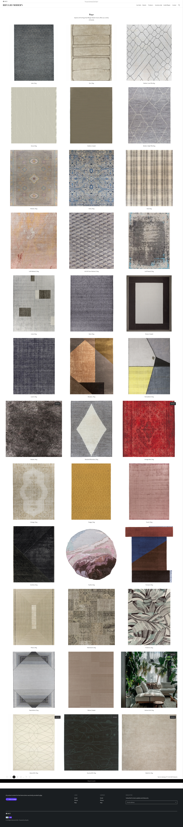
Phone (76, 800)
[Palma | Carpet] (91, 680)
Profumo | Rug (149, 647)
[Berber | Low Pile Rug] (149, 53)
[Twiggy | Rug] (91, 491)
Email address (130, 801)
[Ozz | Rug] (91, 53)
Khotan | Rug (33, 208)
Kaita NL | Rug (149, 773)
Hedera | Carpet (91, 146)
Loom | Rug (34, 397)
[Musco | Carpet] (149, 303)
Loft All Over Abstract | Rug (91, 271)
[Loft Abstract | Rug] (34, 241)
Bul (41, 795)
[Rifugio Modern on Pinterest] (5, 1)
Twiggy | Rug (91, 522)
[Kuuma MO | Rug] (91, 742)
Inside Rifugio (166, 5)
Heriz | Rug (91, 208)
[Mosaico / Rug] (91, 366)
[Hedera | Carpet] (91, 115)
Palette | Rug (33, 459)
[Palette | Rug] (34, 429)
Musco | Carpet (149, 334)
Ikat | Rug (149, 208)
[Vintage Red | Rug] (149, 429)
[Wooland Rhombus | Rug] (91, 429)
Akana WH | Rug (34, 773)
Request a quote (91, 781)
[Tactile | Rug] (91, 554)
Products (150, 5)
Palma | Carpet (91, 710)
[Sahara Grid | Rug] (149, 680)
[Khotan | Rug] (34, 178)
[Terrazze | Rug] (149, 554)
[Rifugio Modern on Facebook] (3, 1)
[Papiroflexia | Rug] (34, 680)
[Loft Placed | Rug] (149, 241)
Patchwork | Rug (91, 647)
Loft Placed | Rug (149, 271)
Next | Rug (91, 334)
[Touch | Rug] (149, 491)
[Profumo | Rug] (149, 617)
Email (75, 798)
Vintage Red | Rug (149, 459)
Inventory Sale (158, 5)
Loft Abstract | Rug (34, 271)
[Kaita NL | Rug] (149, 742)
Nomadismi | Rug (149, 397)
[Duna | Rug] (34, 115)
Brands (144, 5)
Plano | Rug (34, 647)
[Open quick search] (179, 5)
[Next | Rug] (91, 303)
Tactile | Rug (91, 585)
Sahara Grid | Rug (149, 710)
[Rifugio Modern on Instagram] (6, 1)
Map (75, 802)
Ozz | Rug (91, 83)
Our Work (138, 5)
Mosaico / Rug (91, 397)
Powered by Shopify (23, 820)
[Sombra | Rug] (34, 554)
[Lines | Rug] (34, 303)
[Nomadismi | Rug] (149, 366)
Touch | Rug (149, 522)
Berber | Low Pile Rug (149, 83)
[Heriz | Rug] (91, 178)
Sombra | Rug (33, 585)
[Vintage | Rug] (34, 491)
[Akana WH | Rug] (34, 742)
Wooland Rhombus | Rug (91, 459)
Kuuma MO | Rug (91, 773)
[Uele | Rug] (34, 53)
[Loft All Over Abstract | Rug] (91, 241)
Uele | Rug (34, 83)
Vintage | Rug (33, 522)
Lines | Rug (34, 334)
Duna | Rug (34, 146)
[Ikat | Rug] (149, 178)
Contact (174, 5)
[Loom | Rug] (34, 366)
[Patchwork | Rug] (91, 617)
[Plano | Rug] (34, 617)
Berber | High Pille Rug (149, 146)
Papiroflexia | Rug (33, 710)
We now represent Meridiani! (91, 1)
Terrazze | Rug (149, 585)
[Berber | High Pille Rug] (149, 115)
